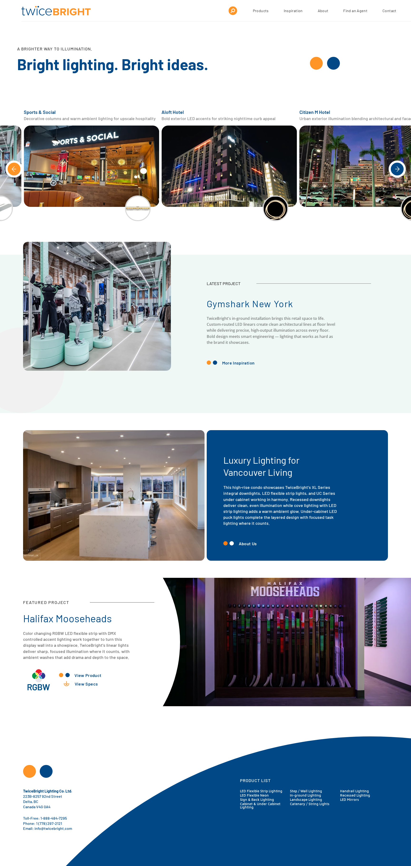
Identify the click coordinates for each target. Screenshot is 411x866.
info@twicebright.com (53, 828)
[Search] (233, 10)
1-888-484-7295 (53, 817)
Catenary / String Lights (309, 804)
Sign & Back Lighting (257, 800)
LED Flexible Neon (254, 795)
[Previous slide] (14, 169)
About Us (248, 543)
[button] (91, 166)
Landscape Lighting (306, 800)
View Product (87, 675)
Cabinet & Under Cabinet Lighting (260, 805)
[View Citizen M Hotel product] (276, 208)
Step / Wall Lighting (306, 791)
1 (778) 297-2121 (49, 823)
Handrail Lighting (354, 791)
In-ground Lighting (305, 795)
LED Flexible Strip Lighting (261, 791)
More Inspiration (238, 362)
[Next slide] (397, 169)
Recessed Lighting (355, 795)
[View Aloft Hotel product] (138, 208)
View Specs (86, 683)
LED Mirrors (349, 800)
